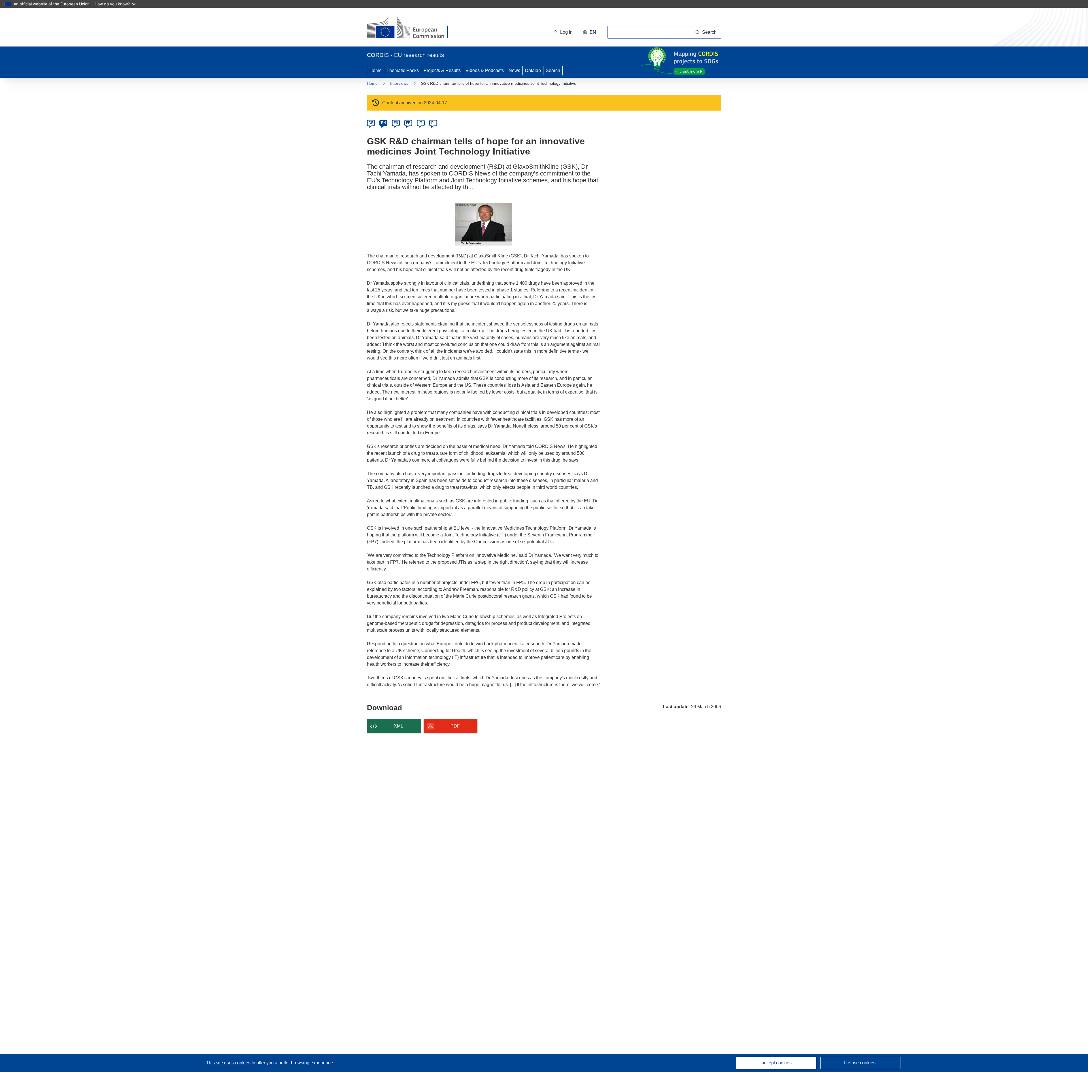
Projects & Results (442, 70)
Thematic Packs (402, 70)
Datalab (533, 70)
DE (371, 123)
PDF (455, 726)
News (514, 70)
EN (383, 123)
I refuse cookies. (860, 1062)
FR (408, 123)
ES (396, 123)
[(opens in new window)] (412, 28)
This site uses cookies (229, 1062)
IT (420, 123)
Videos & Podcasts (485, 70)
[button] (589, 32)
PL (433, 123)
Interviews (399, 83)
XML (398, 726)
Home (375, 70)
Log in (566, 32)
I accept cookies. (776, 1062)
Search (553, 70)
